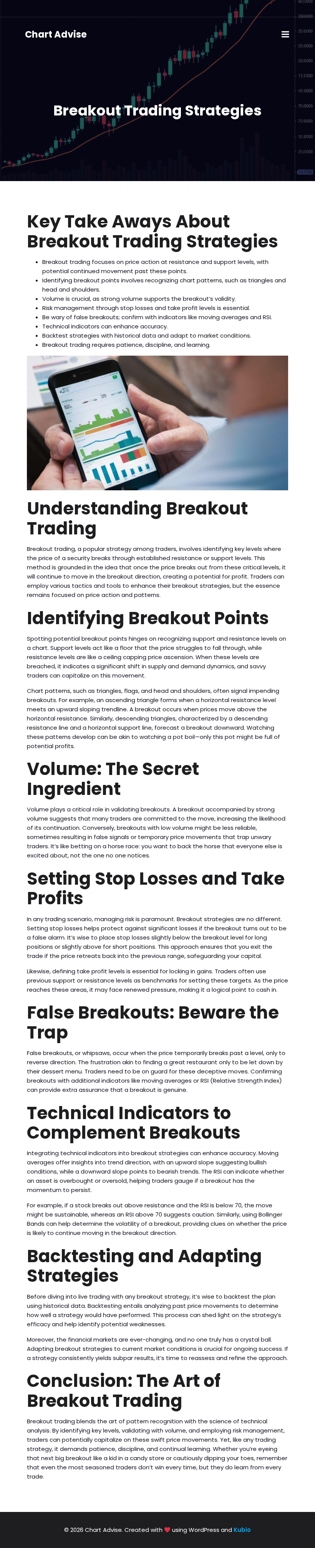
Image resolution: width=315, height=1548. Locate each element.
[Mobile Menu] (285, 34)
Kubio (242, 1530)
